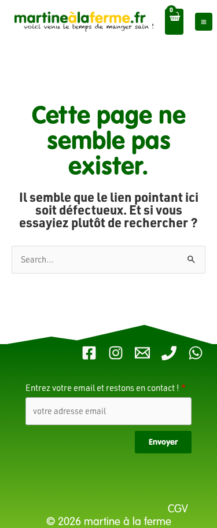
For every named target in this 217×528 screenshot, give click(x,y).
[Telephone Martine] (168, 352)
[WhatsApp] (195, 352)
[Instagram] (115, 352)
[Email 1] (142, 352)
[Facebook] (89, 352)
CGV (179, 508)
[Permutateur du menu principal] (203, 21)
